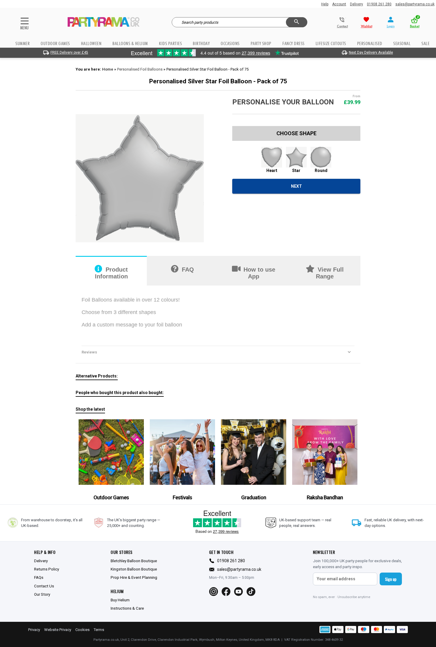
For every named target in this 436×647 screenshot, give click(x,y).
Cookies (82, 629)
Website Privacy (57, 629)
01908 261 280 (379, 4)
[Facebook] (226, 591)
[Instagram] (213, 591)
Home (107, 69)
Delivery (356, 4)
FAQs (38, 577)
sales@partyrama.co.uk (415, 4)
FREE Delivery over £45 (69, 52)
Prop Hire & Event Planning (134, 577)
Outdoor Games (55, 43)
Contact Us (44, 586)
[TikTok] (250, 591)
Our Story (42, 594)
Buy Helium (120, 599)
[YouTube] (238, 591)
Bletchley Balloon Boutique (134, 560)
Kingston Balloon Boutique (134, 569)
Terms (99, 629)
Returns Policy (46, 569)
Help (324, 4)
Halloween (91, 43)
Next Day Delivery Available (371, 52)
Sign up (391, 579)
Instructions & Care (127, 608)
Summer (22, 43)
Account (339, 4)
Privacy (34, 629)
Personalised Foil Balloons (140, 69)
